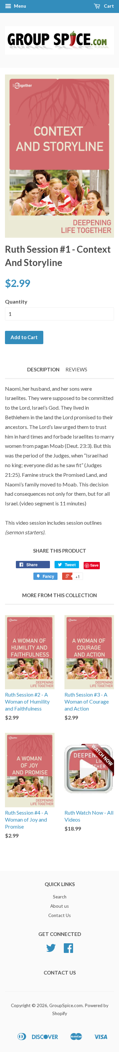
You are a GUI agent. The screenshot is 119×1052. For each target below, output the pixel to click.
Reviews (76, 369)
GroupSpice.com (66, 1005)
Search (59, 896)
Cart (108, 6)
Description (43, 369)
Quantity (16, 301)
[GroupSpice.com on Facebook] (68, 950)
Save (94, 565)
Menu (19, 6)
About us (59, 906)
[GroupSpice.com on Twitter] (51, 950)
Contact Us (59, 915)
